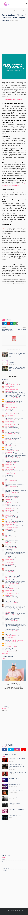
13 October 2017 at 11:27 (11, 602)
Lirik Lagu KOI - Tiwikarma (14, 803)
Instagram (7, 10)
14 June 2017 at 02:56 (10, 547)
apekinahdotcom (9, 604)
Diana (6, 504)
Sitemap (24, 910)
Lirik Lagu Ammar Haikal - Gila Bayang (17, 772)
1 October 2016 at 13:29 (10, 473)
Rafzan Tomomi (5, 20)
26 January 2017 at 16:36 (11, 513)
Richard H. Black (9, 637)
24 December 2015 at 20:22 (12, 384)
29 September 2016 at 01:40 (12, 457)
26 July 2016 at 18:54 (10, 439)
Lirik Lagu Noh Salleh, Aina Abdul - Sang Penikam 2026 (17, 759)
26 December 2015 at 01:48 (11, 429)
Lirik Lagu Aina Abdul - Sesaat (15, 815)
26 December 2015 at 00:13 (11, 413)
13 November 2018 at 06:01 (11, 635)
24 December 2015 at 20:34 (12, 389)
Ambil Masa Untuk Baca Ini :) (14, 99)
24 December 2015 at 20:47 (12, 397)
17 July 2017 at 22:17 (10, 557)
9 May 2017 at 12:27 (10, 536)
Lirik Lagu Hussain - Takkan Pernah (16, 809)
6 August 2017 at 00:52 (10, 577)
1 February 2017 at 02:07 (11, 522)
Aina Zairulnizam (9, 400)
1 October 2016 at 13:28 (10, 467)
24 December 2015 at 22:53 (12, 407)
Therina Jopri (8, 409)
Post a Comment (5, 653)
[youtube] (24, 749)
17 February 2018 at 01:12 (11, 630)
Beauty (3, 859)
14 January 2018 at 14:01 (11, 620)
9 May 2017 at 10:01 (9, 532)
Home (3, 10)
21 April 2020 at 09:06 (10, 651)
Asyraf (6, 623)
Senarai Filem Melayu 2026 (14, 784)
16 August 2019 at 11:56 (10, 646)
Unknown (7, 435)
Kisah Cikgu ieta (9, 452)
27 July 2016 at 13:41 (10, 445)
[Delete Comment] (19, 384)
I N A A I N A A (8, 391)
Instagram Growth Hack (17, 640)
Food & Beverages (5, 868)
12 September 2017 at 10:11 (11, 588)
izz (6, 600)
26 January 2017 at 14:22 (11, 508)
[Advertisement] (14, 38)
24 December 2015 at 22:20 (12, 402)
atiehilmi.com (8, 579)
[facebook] (4, 749)
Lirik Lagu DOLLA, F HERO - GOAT (16, 797)
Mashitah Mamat (9, 544)
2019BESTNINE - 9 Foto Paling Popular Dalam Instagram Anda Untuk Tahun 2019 (17, 355)
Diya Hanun (8, 404)
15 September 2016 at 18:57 (11, 450)
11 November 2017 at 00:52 (11, 610)
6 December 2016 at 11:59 (11, 497)
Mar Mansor (8, 499)
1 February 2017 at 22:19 (11, 527)
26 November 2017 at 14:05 (11, 614)
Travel (3, 872)
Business (4, 863)
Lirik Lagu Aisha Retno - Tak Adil (16, 790)
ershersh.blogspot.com (11, 538)
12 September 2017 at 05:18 (11, 583)
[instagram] (17, 749)
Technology (4, 870)
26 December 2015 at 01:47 (11, 419)
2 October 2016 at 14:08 (11, 486)
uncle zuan (7, 612)
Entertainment (5, 866)
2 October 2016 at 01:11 (10, 480)
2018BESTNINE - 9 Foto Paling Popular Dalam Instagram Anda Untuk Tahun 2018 (17, 369)
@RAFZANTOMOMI (17, 912)
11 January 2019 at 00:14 (11, 641)
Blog (3, 861)
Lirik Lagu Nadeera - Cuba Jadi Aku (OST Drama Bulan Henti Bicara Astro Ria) (17, 766)
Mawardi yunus (9, 381)
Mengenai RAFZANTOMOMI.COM (14, 910)
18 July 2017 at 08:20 (10, 562)
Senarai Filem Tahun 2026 (14, 778)
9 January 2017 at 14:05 (11, 502)
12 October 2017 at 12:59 (11, 598)
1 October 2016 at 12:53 (10, 462)
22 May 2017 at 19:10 (10, 542)
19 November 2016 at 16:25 (11, 492)
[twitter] (11, 749)
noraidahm (8, 529)
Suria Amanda (8, 595)
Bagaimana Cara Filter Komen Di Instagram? (16, 361)
